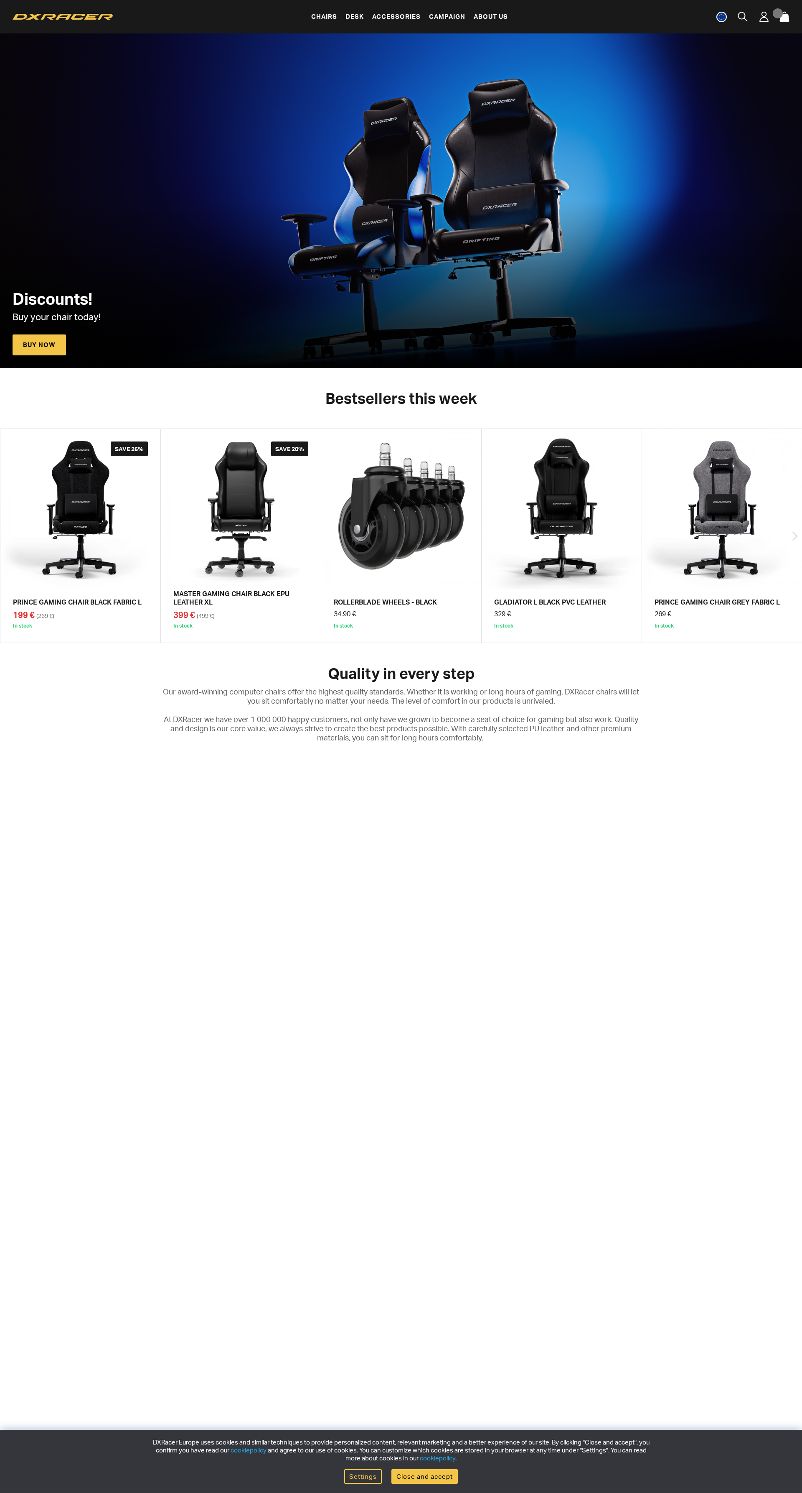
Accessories (396, 16)
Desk (354, 16)
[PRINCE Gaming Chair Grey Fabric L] (722, 536)
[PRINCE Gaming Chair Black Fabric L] (80, 536)
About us (491, 16)
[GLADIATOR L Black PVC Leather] (562, 536)
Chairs (324, 16)
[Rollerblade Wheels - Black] (401, 536)
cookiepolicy (248, 1450)
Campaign (447, 16)
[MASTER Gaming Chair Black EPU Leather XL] (241, 536)
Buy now (39, 345)
